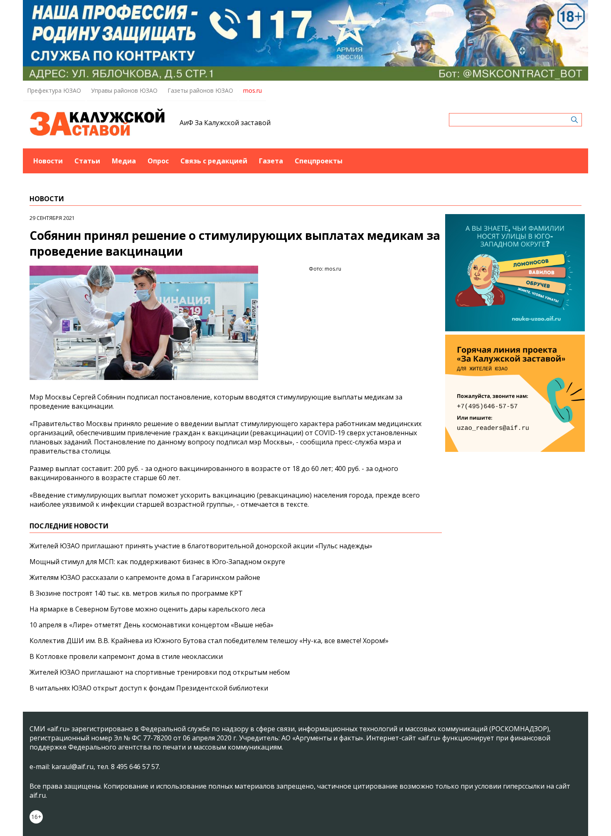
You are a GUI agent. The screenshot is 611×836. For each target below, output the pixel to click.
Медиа (124, 160)
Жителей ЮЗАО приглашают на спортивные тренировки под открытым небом (160, 672)
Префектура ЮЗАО (54, 90)
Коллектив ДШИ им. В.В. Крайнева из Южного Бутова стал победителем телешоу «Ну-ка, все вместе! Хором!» (209, 640)
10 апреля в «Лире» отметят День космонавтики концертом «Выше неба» (151, 624)
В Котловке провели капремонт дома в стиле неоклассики (126, 656)
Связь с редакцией (213, 160)
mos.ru (252, 90)
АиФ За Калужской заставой (225, 122)
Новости (48, 160)
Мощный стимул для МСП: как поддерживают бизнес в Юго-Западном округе (157, 561)
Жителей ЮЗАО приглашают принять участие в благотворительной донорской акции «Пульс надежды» (201, 545)
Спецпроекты (318, 160)
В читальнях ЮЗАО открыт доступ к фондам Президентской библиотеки (149, 688)
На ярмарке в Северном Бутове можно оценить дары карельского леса (147, 609)
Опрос (158, 160)
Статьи (87, 160)
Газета (271, 160)
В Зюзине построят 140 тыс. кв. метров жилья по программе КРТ (136, 593)
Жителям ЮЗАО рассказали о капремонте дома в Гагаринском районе (145, 577)
